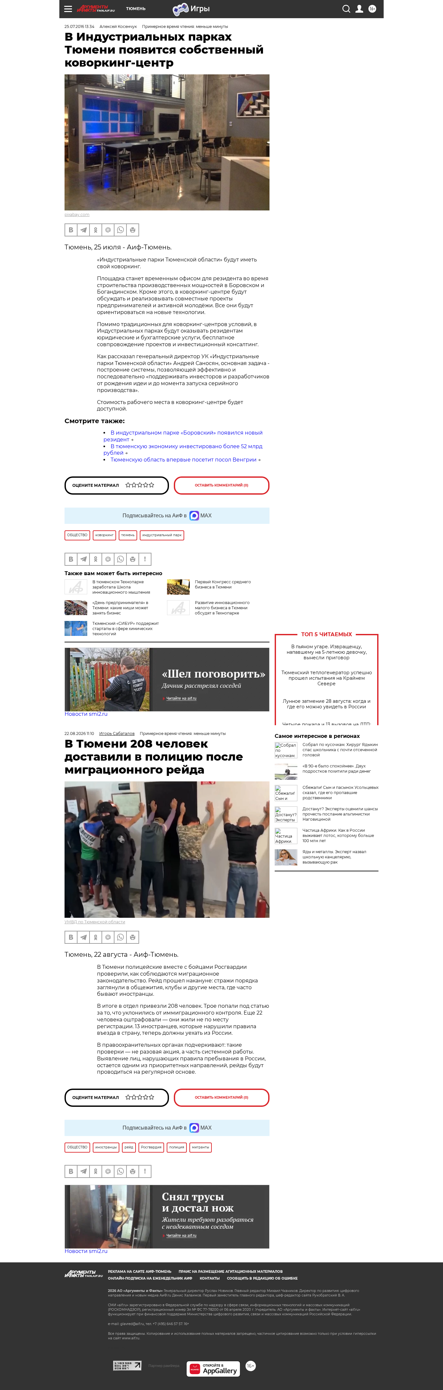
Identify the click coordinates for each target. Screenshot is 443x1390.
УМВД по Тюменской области (95, 921)
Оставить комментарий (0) (221, 485)
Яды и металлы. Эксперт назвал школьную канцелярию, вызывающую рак (334, 857)
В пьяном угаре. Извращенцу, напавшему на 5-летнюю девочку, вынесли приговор (327, 652)
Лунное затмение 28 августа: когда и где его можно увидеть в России (327, 704)
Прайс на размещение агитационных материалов (231, 1272)
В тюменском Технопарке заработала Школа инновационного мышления (121, 587)
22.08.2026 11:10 (79, 733)
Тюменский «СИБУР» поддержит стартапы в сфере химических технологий (125, 628)
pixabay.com (77, 214)
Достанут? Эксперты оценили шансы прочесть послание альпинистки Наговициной (340, 814)
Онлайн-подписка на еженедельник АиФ (150, 1278)
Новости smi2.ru (86, 714)
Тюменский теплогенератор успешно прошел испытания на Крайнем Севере (326, 678)
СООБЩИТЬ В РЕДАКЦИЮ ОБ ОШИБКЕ (262, 1278)
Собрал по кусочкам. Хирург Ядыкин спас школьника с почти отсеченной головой (340, 749)
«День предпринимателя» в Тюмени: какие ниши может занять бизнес (120, 607)
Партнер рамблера (164, 1366)
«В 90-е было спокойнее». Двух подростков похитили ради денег (337, 769)
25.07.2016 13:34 (79, 26)
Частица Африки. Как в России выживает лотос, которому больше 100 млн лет (338, 835)
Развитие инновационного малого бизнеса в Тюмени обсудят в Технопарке (222, 607)
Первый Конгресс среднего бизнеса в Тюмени (223, 584)
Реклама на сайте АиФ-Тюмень (139, 1272)
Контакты (210, 1278)
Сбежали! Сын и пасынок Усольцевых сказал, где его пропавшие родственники (340, 792)
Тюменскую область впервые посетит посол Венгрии (184, 460)
